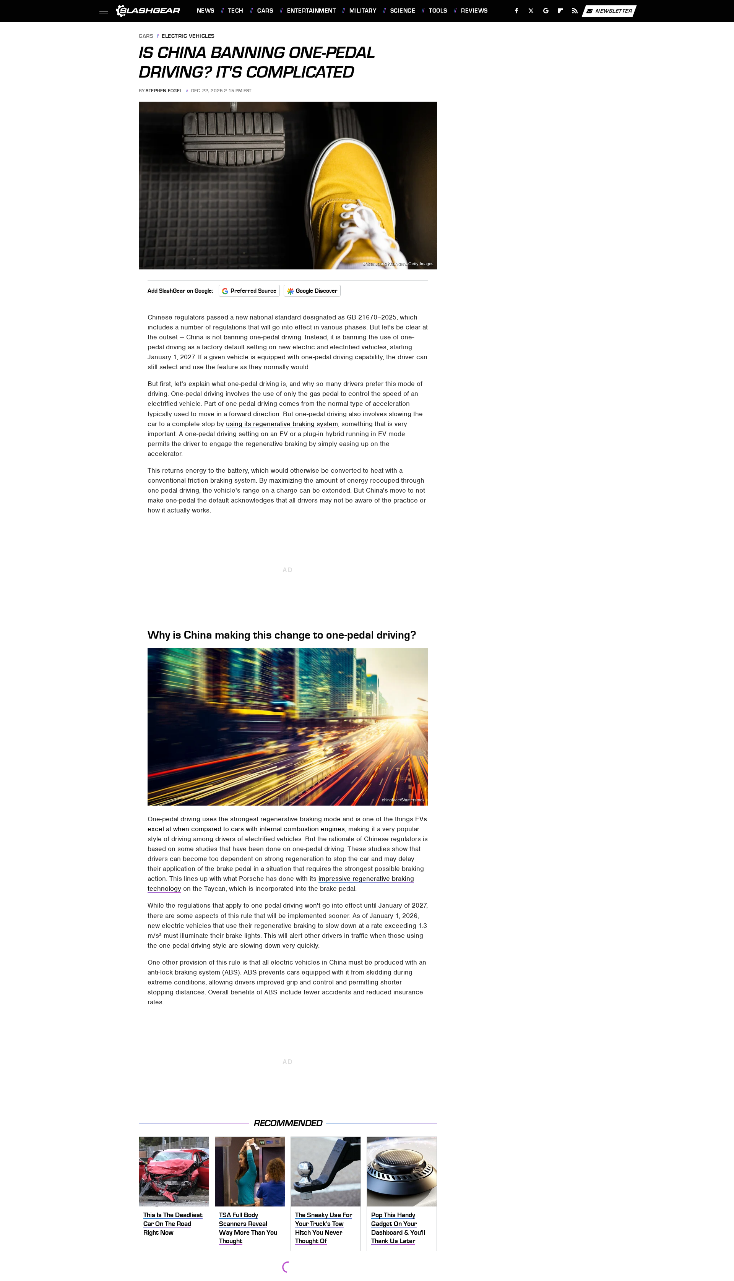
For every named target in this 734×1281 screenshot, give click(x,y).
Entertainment (311, 10)
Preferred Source (253, 290)
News (205, 10)
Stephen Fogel (164, 90)
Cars (265, 10)
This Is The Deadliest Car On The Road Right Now (173, 1223)
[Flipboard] (560, 11)
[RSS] (574, 11)
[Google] (546, 11)
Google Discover (317, 290)
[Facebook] (516, 11)
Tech (236, 10)
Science (402, 10)
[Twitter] (530, 11)
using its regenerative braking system (282, 424)
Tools (438, 10)
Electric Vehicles (188, 36)
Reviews (474, 10)
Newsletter (614, 10)
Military (362, 10)
